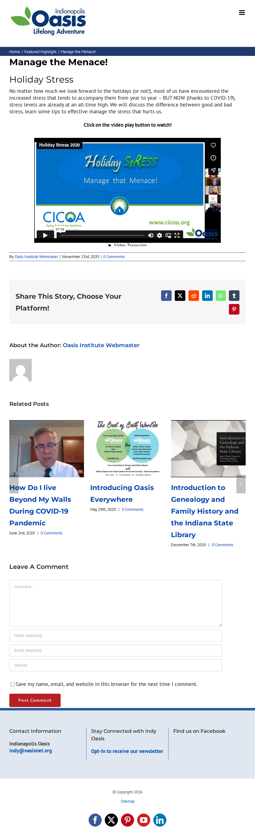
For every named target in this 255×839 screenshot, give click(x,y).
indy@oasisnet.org (30, 738)
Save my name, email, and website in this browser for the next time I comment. (106, 672)
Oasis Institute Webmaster (36, 256)
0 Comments (114, 256)
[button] (14, 478)
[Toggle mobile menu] (242, 12)
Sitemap (128, 789)
